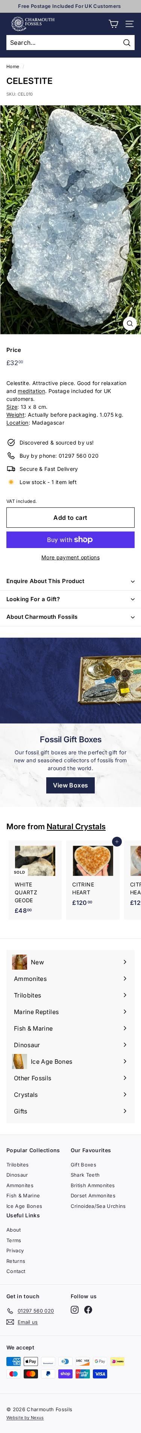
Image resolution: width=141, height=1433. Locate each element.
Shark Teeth (85, 1175)
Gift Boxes (84, 1165)
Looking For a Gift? (33, 599)
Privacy (15, 1250)
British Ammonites (93, 1185)
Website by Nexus (25, 1417)
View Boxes (70, 785)
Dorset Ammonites (93, 1195)
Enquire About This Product (45, 581)
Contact (15, 1271)
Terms (13, 1240)
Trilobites (17, 1165)
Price (13, 349)
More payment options (70, 557)
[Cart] (113, 24)
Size (11, 407)
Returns (15, 1261)
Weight (15, 414)
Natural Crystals (76, 826)
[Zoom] (130, 323)
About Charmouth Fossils (42, 616)
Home (12, 66)
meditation (31, 391)
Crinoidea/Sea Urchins (98, 1206)
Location (17, 422)
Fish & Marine (23, 1195)
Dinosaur (17, 1175)
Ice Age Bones (24, 1206)
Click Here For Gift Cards (69, 6)
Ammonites (19, 1185)
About (13, 1230)
